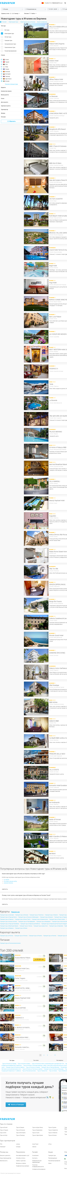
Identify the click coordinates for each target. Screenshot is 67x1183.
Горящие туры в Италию (6, 935)
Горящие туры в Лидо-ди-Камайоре (9, 923)
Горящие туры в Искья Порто (22, 919)
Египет (7, 59)
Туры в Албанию (52, 1132)
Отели (49, 1163)
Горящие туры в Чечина (26, 926)
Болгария (7, 74)
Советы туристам (20, 1160)
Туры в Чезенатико (42, 1070)
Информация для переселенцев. (36, 1161)
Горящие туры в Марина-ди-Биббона (30, 923)
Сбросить (12, 121)
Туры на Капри (53, 1070)
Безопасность (4, 1160)
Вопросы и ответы (21, 1163)
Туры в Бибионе (62, 1070)
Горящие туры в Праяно (51, 915)
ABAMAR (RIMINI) (8, 883)
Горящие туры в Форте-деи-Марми (9, 926)
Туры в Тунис (35, 1132)
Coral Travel (35, 1144)
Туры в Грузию (52, 1127)
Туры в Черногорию (37, 1135)
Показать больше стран (11, 84)
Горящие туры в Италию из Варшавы (54, 1069)
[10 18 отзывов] (36, 150)
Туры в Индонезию (37, 1130)
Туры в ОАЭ (3, 1132)
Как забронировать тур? (22, 1155)
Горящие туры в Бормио (46, 917)
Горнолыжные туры (10, 47)
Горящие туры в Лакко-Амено (57, 919)
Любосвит (2, 1146)
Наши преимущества (5, 1158)
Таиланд (7, 76)
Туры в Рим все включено (29, 1070)
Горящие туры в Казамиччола (40, 919)
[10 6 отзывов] (36, 371)
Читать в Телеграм (17, 1104)
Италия (7, 81)
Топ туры (11, 1060)
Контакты (35, 1158)
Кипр (6, 66)
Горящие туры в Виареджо (43, 921)
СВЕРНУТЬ (5, 889)
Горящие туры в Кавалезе (56, 926)
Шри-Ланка (8, 78)
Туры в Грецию (20, 1127)
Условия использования (38, 1169)
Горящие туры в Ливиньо (7, 919)
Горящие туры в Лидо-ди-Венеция (50, 1067)
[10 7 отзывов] (36, 572)
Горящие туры (8, 40)
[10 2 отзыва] (36, 47)
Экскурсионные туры (10, 44)
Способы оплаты (20, 1158)
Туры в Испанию (20, 1130)
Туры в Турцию (4, 1130)
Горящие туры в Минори (21, 915)
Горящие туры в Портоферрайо (26, 921)
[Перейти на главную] (7, 1119)
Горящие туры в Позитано (37, 915)
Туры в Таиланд (20, 1135)
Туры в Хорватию (53, 1130)
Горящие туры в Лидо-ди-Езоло (8, 917)
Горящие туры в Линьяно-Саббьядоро (28, 917)
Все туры (7, 30)
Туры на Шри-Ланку (37, 1127)
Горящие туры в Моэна (21, 928)
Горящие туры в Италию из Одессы (15, 1067)
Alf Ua (49, 1144)
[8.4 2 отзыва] (36, 269)
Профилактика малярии (22, 1166)
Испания (7, 71)
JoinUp (18, 1144)
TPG (1, 1144)
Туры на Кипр (3, 1135)
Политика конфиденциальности (38, 1165)
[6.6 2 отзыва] (36, 656)
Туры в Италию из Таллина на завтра (32, 1069)
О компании (35, 1155)
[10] (36, 117)
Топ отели (35, 1060)
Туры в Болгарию (20, 1132)
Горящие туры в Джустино (41, 926)
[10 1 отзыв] (36, 30)
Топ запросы (59, 1060)
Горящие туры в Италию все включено (10, 943)
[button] (33, 36)
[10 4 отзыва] (36, 202)
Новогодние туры (9, 33)
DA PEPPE (6, 879)
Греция (7, 69)
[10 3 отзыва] (36, 185)
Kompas (18, 1146)
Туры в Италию (52, 1135)
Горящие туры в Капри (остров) (8, 921)
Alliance (34, 1146)
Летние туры (8, 37)
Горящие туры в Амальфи (7, 915)
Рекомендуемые (52, 1158)
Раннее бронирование (10, 51)
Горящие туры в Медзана (7, 928)
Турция (7, 62)
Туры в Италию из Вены (24, 1063)
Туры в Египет (4, 1127)
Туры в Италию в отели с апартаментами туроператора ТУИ (48, 1063)
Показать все (15, 912)
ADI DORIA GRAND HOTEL (10, 881)
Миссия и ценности (5, 1155)
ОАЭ (6, 64)
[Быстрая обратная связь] (65, 3)
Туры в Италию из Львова (9, 1063)
